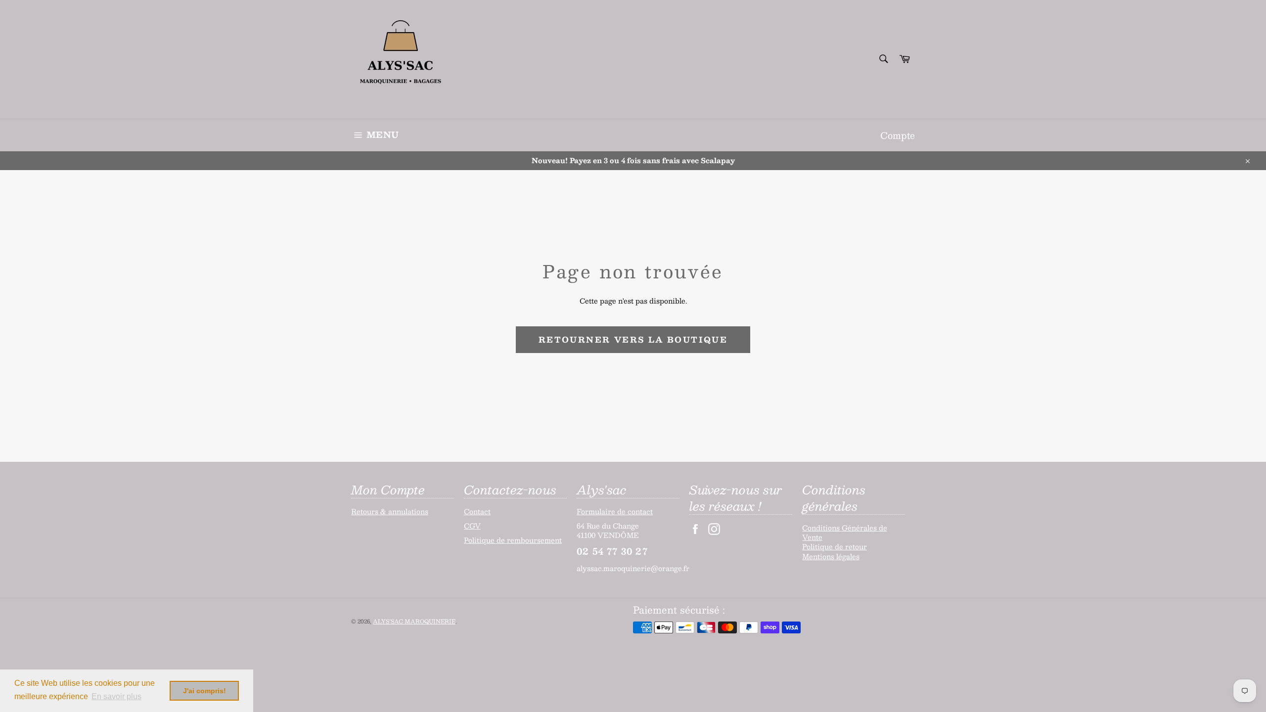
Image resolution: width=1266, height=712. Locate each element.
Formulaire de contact (615, 511)
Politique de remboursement (513, 540)
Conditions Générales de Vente (844, 532)
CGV (472, 526)
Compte (897, 135)
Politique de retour (834, 546)
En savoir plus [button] (116, 696)
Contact (477, 511)
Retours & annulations (389, 511)
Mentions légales (830, 556)
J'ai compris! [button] (204, 691)
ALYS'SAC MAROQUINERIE (414, 621)
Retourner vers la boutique (633, 339)
